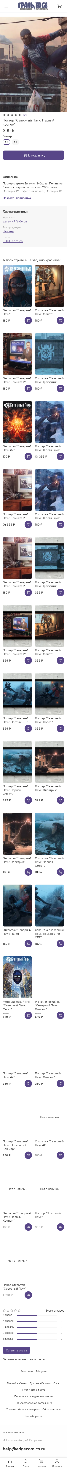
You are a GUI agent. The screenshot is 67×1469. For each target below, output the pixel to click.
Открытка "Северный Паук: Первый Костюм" (17, 1216)
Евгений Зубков (15, 221)
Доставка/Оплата (40, 1383)
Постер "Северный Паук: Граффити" (48, 584)
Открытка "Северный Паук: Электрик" (17, 860)
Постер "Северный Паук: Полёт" (48, 720)
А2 (15, 142)
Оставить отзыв (16, 1350)
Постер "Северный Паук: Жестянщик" (48, 448)
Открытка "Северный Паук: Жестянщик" (49, 516)
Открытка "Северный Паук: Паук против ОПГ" (49, 933)
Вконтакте (26, 1371)
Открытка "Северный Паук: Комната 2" (17, 380)
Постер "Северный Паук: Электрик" (48, 788)
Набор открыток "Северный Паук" (14, 1286)
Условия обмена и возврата (22, 1409)
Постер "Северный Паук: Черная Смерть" (15, 790)
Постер (8, 231)
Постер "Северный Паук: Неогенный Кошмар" (15, 1145)
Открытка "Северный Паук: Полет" (17, 931)
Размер (7, 136)
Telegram (41, 1371)
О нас (56, 1383)
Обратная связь (51, 1409)
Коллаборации (33, 1416)
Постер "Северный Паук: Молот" (48, 652)
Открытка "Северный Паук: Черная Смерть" (49, 861)
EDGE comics (13, 241)
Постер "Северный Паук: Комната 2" (15, 652)
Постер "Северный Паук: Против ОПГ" (15, 720)
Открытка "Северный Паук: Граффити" (49, 380)
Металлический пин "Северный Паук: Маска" (16, 1005)
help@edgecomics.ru (24, 1448)
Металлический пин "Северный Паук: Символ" (48, 1005)
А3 (6, 142)
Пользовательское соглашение (33, 1403)
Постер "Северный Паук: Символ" (48, 1075)
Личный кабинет (17, 1383)
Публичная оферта (33, 1389)
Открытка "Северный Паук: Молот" (49, 312)
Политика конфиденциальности (33, 1396)
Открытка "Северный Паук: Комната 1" (17, 584)
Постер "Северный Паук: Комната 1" (15, 516)
